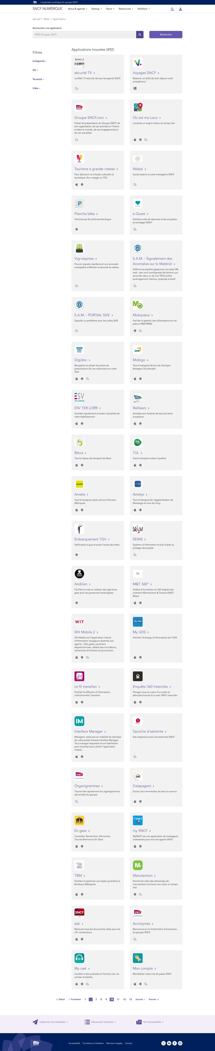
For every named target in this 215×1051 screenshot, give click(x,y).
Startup (95, 8)
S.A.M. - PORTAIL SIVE (92, 315)
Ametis (80, 494)
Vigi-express (84, 258)
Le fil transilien (86, 687)
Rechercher (166, 34)
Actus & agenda (76, 8)
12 (124, 999)
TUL (136, 453)
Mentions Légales (114, 1043)
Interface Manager (89, 731)
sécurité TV (83, 73)
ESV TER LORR (86, 408)
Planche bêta (85, 214)
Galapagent (142, 786)
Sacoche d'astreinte (148, 731)
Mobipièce (142, 315)
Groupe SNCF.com (89, 118)
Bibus (79, 453)
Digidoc (81, 360)
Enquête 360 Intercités (151, 687)
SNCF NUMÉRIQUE (47, 9)
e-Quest (139, 214)
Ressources (125, 8)
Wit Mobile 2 (85, 632)
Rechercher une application (47, 28)
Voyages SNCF (145, 73)
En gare (80, 831)
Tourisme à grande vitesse (95, 169)
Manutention (143, 875)
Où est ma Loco (146, 118)
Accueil (36, 19)
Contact (128, 1043)
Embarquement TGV (91, 539)
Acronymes (142, 924)
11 (118, 999)
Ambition (142, 8)
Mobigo (139, 360)
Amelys (139, 494)
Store (109, 8)
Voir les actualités (152, 1022)
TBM (78, 875)
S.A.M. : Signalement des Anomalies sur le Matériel (153, 261)
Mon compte (143, 968)
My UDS (140, 632)
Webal (138, 169)
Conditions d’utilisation (93, 1043)
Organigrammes (87, 786)
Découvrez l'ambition (102, 1022)
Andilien (81, 584)
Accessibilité (74, 1043)
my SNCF (141, 831)
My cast (80, 968)
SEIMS (138, 539)
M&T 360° (141, 584)
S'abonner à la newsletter (52, 1022)
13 (130, 999)
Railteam (140, 408)
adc (77, 924)
